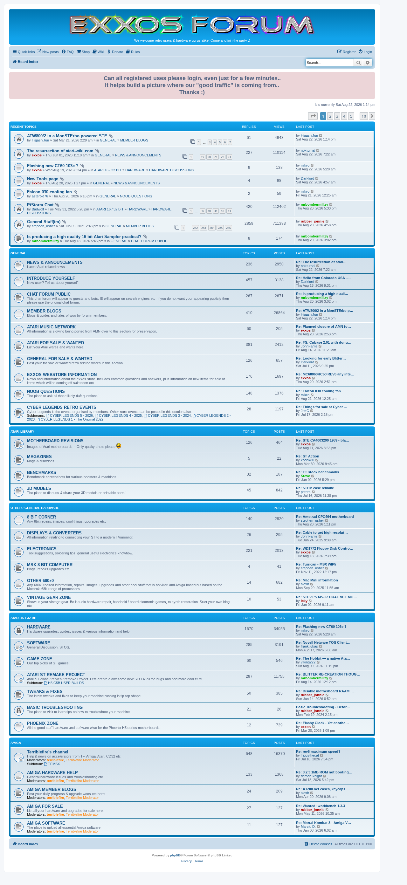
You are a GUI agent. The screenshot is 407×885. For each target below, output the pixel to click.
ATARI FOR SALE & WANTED (55, 342)
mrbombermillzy (314, 204)
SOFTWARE (38, 643)
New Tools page (42, 178)
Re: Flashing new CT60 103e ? (321, 626)
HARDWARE (135, 170)
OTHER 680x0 (40, 580)
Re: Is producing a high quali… (322, 294)
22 (222, 157)
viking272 (308, 662)
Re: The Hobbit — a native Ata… (323, 658)
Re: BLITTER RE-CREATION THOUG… (328, 674)
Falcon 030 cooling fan (49, 191)
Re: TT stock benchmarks (317, 472)
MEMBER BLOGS (134, 140)
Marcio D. (308, 826)
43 (229, 211)
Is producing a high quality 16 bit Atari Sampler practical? (84, 236)
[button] (313, 116)
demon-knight (311, 776)
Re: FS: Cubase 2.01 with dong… (323, 342)
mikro (305, 165)
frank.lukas (309, 646)
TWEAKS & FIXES (45, 691)
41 (215, 211)
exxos (37, 155)
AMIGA (15, 742)
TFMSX (54, 764)
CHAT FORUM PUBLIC (149, 241)
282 (195, 228)
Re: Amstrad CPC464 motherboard (325, 516)
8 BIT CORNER (41, 517)
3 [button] (337, 116)
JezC (305, 411)
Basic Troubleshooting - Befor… (323, 707)
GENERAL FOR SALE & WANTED (59, 358)
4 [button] (344, 116)
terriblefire (55, 760)
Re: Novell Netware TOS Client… (323, 642)
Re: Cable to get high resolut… (322, 532)
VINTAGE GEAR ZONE (49, 597)
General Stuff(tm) (43, 221)
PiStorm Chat (40, 204)
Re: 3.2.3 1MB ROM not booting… (324, 772)
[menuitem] (48, 52)
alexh (305, 584)
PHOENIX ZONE (43, 723)
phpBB (175, 855)
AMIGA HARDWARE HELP (52, 772)
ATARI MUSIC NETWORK (51, 327)
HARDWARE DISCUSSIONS (171, 170)
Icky (304, 601)
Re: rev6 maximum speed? (318, 751)
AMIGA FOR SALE (45, 806)
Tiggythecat (310, 755)
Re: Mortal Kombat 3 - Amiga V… (323, 823)
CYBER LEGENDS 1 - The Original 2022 (72, 419)
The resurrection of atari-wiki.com (60, 150)
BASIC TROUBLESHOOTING (55, 707)
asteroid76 (40, 196)
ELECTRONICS (42, 548)
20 (209, 157)
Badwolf (38, 209)
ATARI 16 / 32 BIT (107, 170)
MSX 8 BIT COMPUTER (49, 564)
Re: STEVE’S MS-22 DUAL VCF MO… (326, 597)
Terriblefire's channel (47, 752)
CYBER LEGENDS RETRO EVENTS (61, 407)
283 (203, 228)
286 (228, 228)
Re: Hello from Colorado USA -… (323, 278)
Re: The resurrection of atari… (321, 262)
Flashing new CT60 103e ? (53, 165)
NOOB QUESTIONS (136, 196)
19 (202, 157)
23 (229, 157)
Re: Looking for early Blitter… (321, 358)
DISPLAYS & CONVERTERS (54, 533)
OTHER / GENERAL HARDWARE (34, 508)
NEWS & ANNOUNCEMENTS (138, 155)
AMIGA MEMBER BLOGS (51, 789)
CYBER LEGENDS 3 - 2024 (169, 415)
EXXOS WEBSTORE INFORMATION (62, 374)
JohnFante (309, 346)
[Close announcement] (371, 75)
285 (220, 228)
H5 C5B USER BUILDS (66, 683)
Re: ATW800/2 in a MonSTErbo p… (324, 310)
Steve (305, 476)
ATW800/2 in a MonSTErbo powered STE (67, 136)
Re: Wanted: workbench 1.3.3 (320, 806)
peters (306, 492)
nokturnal (308, 150)
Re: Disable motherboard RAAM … (325, 691)
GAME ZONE (39, 658)
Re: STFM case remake (315, 488)
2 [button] (330, 116)
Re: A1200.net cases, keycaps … (323, 789)
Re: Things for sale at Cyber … (321, 407)
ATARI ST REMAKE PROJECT (56, 674)
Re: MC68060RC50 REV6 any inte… (325, 374)
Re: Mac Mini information (317, 580)
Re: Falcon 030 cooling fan (318, 391)
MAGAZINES (39, 456)
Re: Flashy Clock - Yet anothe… (322, 723)
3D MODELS (39, 488)
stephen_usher (43, 226)
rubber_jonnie (312, 221)
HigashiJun (40, 140)
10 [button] (364, 116)
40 (209, 211)
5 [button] (351, 116)
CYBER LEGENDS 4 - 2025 (120, 415)
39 (202, 211)
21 (215, 157)
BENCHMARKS (41, 472)
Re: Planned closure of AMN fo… (323, 326)
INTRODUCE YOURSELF (51, 278)
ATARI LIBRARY (22, 431)
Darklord (307, 178)
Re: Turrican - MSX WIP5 (316, 564)
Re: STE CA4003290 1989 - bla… (322, 440)
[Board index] (192, 24)
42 (222, 211)
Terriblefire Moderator (82, 760)
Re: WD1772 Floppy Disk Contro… (324, 548)
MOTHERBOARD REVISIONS (55, 440)
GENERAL (108, 140)
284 (212, 228)
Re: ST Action (307, 456)
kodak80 (307, 460)
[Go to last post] (321, 135)
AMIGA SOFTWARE (46, 823)
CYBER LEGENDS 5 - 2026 (71, 415)
